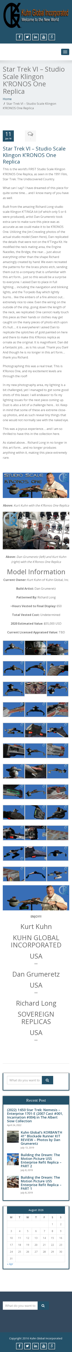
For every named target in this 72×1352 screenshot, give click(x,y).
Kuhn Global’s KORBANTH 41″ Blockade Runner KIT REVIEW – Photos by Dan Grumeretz (41, 1138)
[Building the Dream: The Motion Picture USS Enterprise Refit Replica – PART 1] (14, 1182)
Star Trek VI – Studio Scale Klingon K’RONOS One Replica (34, 155)
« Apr (10, 1264)
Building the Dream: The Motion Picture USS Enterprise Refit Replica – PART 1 (41, 1183)
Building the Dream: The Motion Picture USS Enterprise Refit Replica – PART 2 (41, 1160)
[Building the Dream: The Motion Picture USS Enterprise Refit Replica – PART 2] (14, 1159)
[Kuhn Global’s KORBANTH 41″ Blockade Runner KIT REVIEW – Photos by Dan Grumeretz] (14, 1137)
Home (7, 99)
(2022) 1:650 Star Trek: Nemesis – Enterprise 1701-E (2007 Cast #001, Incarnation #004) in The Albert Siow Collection (35, 1115)
